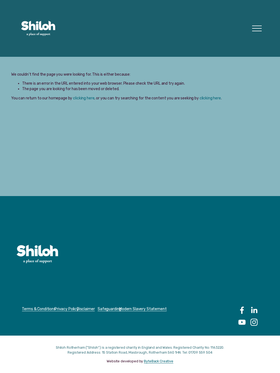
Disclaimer (86, 309)
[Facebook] (242, 310)
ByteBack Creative (158, 361)
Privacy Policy (66, 309)
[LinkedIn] (254, 310)
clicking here (83, 98)
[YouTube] (242, 322)
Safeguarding (109, 309)
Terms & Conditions (39, 309)
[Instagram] (254, 322)
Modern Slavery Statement (143, 309)
